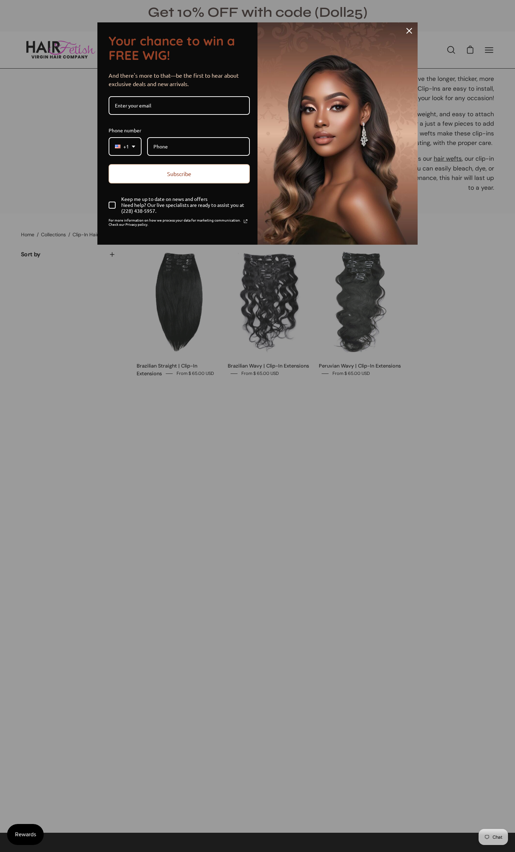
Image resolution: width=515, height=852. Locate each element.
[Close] (409, 30)
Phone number (125, 130)
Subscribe (179, 173)
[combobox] (125, 146)
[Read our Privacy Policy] (245, 221)
